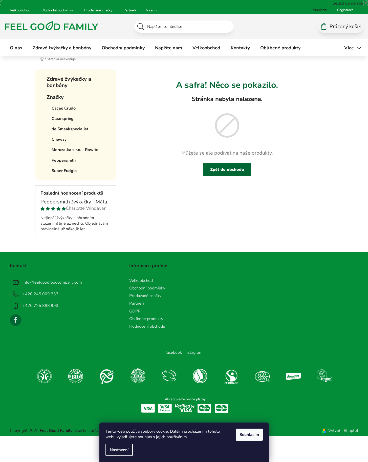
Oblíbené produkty (146, 319)
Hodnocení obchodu (147, 326)
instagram (193, 352)
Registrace (345, 10)
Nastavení (119, 450)
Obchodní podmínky (57, 10)
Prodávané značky (98, 10)
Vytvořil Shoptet (343, 430)
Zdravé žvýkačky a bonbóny (69, 82)
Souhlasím (249, 434)
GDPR (135, 311)
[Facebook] (15, 320)
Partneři (129, 10)
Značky (55, 97)
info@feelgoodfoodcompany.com (52, 282)
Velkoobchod (20, 10)
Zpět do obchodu (227, 169)
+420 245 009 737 (40, 294)
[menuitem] (16, 47)
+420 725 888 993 (40, 305)
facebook (174, 352)
